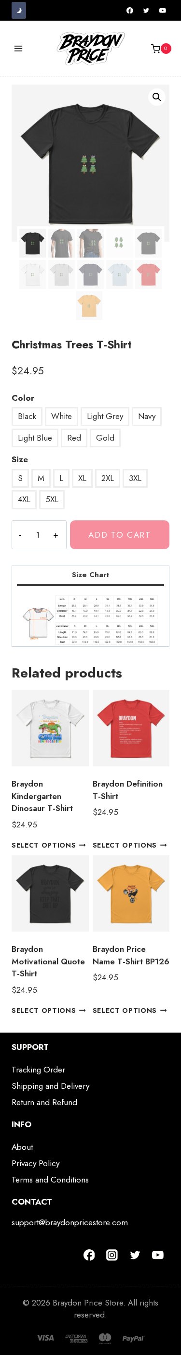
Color (23, 398)
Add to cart (119, 535)
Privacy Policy (35, 1163)
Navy (146, 416)
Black (27, 416)
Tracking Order (38, 1069)
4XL (24, 499)
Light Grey (105, 416)
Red (74, 437)
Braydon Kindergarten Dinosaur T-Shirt (42, 796)
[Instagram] (112, 1255)
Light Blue (35, 437)
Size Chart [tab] (90, 574)
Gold (105, 437)
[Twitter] (146, 10)
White (61, 416)
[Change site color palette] (19, 10)
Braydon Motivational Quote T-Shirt (48, 961)
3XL (135, 478)
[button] (157, 97)
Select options (44, 845)
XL (82, 478)
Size (20, 459)
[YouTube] (162, 10)
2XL (107, 478)
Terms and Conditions (50, 1179)
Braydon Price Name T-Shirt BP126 (131, 955)
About (22, 1147)
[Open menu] (19, 48)
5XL (51, 499)
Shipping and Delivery (50, 1086)
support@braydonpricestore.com (70, 1222)
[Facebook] (130, 10)
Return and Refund (44, 1102)
